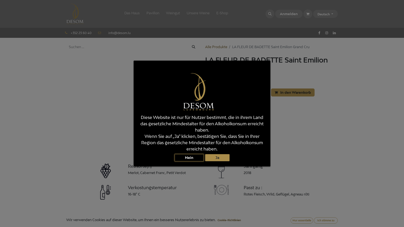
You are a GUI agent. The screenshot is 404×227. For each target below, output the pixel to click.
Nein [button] (189, 157)
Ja (217, 157)
